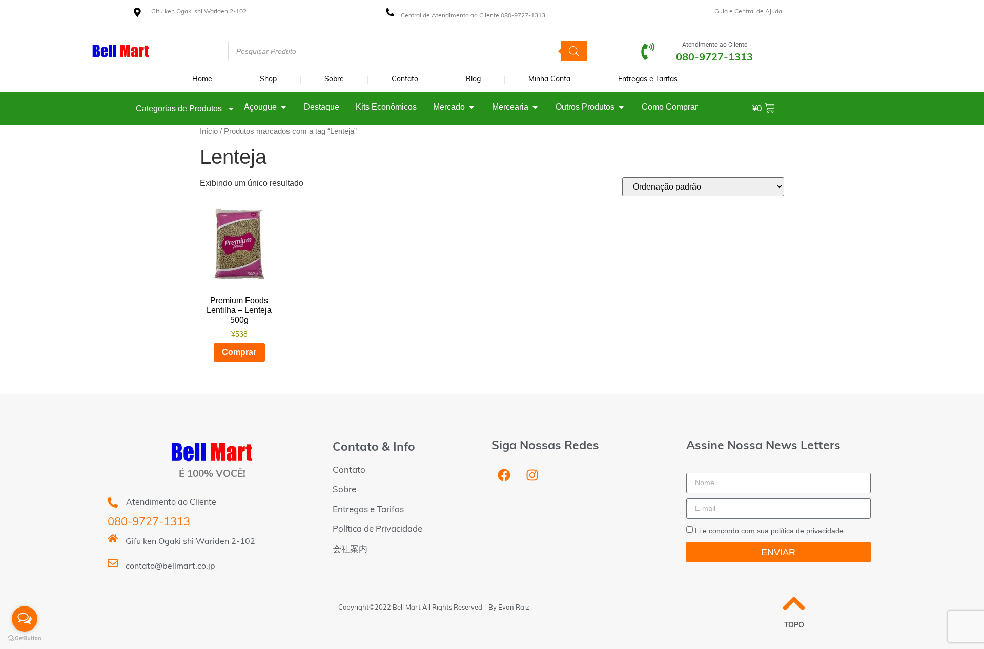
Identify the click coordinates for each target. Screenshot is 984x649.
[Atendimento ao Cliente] (648, 51)
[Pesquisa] (574, 51)
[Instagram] (532, 475)
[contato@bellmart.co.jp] (113, 563)
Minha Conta (549, 79)
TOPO (794, 626)
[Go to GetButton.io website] (24, 638)
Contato (405, 79)
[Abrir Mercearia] (535, 107)
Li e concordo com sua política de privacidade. (770, 531)
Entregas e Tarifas (648, 79)
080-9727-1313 (149, 522)
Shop (268, 79)
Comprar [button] (239, 352)
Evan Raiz (513, 607)
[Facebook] (504, 475)
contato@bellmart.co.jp (170, 566)
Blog (473, 79)
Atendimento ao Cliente (714, 44)
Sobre (334, 79)
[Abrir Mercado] (471, 107)
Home (202, 79)
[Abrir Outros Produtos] (621, 107)
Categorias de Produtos (179, 108)
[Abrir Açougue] (283, 107)
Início (209, 131)
